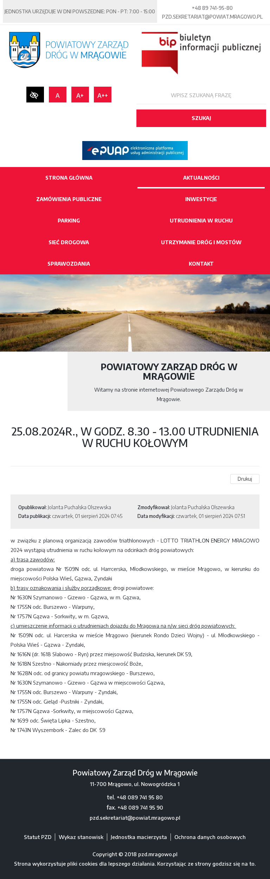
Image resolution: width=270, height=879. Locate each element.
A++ (102, 95)
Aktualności (201, 178)
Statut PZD (37, 837)
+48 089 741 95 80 (140, 797)
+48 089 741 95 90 (140, 807)
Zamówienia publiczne (69, 199)
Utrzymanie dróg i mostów (201, 242)
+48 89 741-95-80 (212, 8)
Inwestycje (201, 199)
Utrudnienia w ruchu (201, 221)
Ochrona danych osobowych (210, 837)
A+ (80, 95)
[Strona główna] (68, 49)
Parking (69, 221)
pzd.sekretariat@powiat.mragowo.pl (212, 17)
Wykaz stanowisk (81, 837)
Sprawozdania (68, 264)
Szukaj (201, 118)
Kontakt (201, 264)
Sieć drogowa (69, 242)
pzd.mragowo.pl (158, 854)
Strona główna (68, 178)
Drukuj (245, 479)
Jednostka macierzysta (139, 837)
